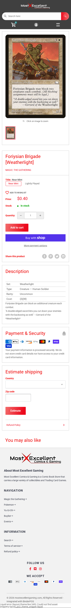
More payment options (35, 245)
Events (7, 521)
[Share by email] (63, 256)
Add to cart (16, 227)
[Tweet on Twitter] (57, 256)
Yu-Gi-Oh (8, 510)
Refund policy (11, 551)
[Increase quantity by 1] (40, 215)
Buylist (7, 516)
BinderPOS (28, 601)
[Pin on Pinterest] (50, 256)
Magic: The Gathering (18, 170)
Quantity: (10, 215)
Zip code (10, 391)
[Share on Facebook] (44, 256)
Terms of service (12, 546)
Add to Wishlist (18, 193)
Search (7, 540)
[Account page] (36, 25)
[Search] (65, 16)
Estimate (15, 410)
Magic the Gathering (14, 499)
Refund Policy (13, 425)
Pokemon (9, 504)
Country (9, 378)
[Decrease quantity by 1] (20, 215)
